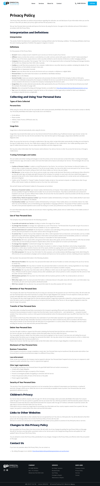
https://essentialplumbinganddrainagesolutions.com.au (72, 88)
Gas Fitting (55, 473)
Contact (59, 3)
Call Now (92, 3)
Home (33, 3)
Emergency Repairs (57, 475)
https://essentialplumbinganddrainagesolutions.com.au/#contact (50, 451)
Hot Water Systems (57, 468)
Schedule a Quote (80, 468)
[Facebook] (7, 470)
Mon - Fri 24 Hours (33, 470)
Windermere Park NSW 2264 (36, 473)
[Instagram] (4, 470)
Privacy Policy (79, 470)
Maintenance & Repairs (58, 477)
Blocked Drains (56, 470)
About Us (50, 3)
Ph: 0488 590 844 (33, 468)
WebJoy (73, 484)
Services (41, 3)
